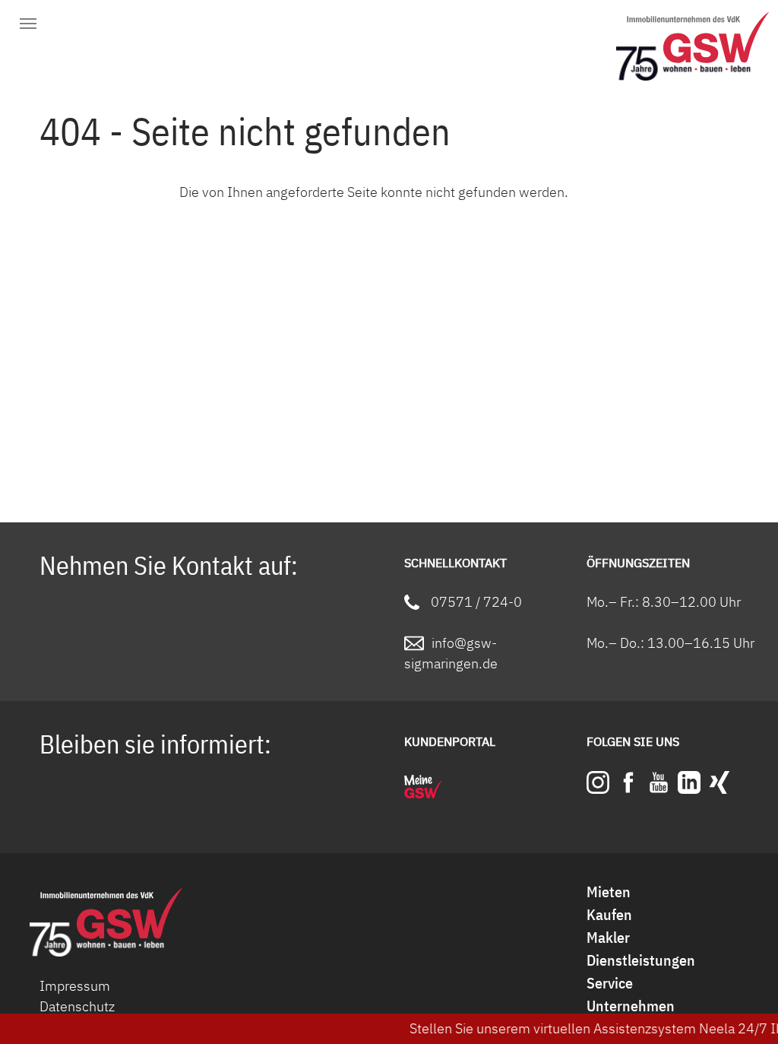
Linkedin (689, 782)
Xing (719, 782)
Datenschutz (77, 1006)
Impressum (75, 986)
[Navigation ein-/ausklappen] (28, 24)
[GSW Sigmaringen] (698, 41)
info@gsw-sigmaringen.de (451, 653)
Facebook (628, 782)
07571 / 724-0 (476, 602)
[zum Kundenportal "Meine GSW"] (423, 786)
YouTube (658, 782)
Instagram (598, 782)
